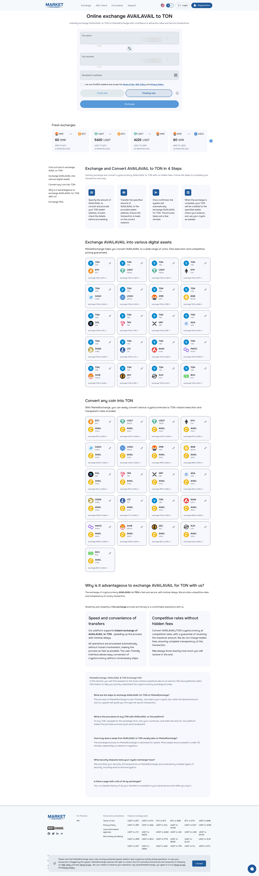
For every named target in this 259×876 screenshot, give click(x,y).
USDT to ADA (148, 825)
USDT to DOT (190, 825)
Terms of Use (128, 84)
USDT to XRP (133, 825)
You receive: (88, 56)
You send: (87, 35)
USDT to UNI (176, 832)
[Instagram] (57, 833)
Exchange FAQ (56, 201)
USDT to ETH (147, 820)
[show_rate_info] (177, 93)
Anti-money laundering (113, 836)
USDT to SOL (162, 825)
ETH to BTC (161, 820)
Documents (117, 5)
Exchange (86, 5)
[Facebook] (48, 833)
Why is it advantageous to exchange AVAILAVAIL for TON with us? (64, 193)
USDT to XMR (133, 839)
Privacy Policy (156, 84)
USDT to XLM (205, 839)
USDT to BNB (205, 820)
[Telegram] (61, 834)
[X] (53, 833)
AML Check (101, 5)
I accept (199, 863)
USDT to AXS (162, 846)
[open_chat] (252, 869)
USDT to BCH (148, 839)
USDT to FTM (162, 839)
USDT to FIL (190, 846)
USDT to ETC (204, 846)
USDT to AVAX (162, 832)
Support (132, 5)
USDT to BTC (133, 820)
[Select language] (163, 5)
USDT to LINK (191, 832)
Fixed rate (102, 93)
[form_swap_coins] (129, 49)
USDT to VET (133, 846)
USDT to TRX (176, 846)
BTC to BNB (175, 820)
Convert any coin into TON (62, 184)
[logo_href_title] (54, 5)
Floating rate (149, 93)
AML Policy (140, 84)
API (78, 820)
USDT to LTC (133, 832)
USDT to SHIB (205, 825)
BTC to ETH (190, 820)
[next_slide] (211, 141)
